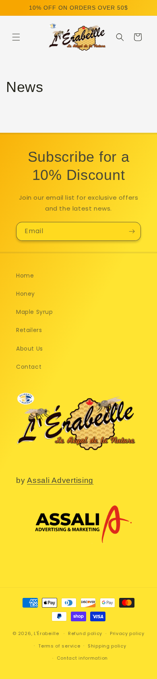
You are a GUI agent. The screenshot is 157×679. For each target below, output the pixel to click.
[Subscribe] (131, 231)
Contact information (82, 658)
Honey (25, 294)
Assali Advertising (60, 480)
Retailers (29, 330)
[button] (16, 37)
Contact (28, 367)
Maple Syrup (34, 312)
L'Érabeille (46, 633)
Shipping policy (107, 646)
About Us (29, 349)
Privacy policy (127, 633)
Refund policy (85, 633)
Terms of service (59, 646)
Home (25, 276)
